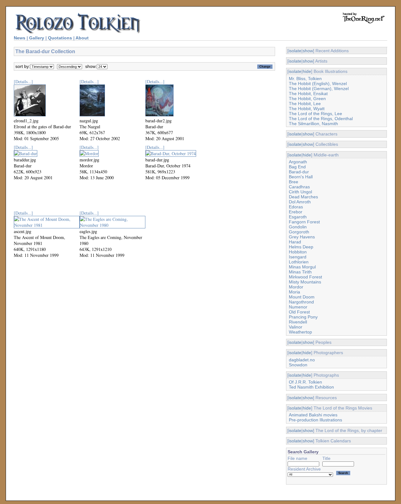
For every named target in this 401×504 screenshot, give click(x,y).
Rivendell (298, 321)
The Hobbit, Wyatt (307, 108)
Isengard (297, 256)
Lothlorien (299, 261)
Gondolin (298, 226)
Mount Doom (302, 296)
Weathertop (300, 331)
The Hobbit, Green (307, 98)
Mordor (296, 286)
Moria (294, 291)
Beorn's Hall (301, 176)
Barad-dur (299, 171)
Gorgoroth (299, 231)
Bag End (297, 166)
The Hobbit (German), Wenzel (319, 88)
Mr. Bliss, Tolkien (305, 78)
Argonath (298, 161)
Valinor (295, 326)
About (82, 37)
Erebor (295, 211)
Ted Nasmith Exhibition (311, 386)
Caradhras (299, 186)
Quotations (60, 37)
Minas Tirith (300, 271)
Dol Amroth (300, 201)
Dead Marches (303, 196)
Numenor (298, 306)
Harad (295, 241)
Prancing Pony (303, 316)
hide (307, 71)
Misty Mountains (305, 281)
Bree (293, 181)
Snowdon (298, 364)
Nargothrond (301, 301)
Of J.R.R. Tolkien (305, 381)
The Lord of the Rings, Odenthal (321, 118)
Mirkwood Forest (305, 276)
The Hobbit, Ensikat (308, 93)
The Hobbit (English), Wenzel (318, 83)
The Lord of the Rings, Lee (315, 113)
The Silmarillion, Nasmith (313, 123)
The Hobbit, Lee (305, 103)
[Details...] (23, 81)
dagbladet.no (302, 359)
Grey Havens (302, 236)
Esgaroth (298, 216)
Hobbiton (298, 251)
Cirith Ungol (300, 191)
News (19, 37)
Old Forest (299, 311)
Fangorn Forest (304, 221)
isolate (295, 50)
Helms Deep (301, 246)
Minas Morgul (302, 266)
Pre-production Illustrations (315, 419)
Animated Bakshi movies (313, 414)
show (308, 50)
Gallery (36, 37)
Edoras (296, 206)
